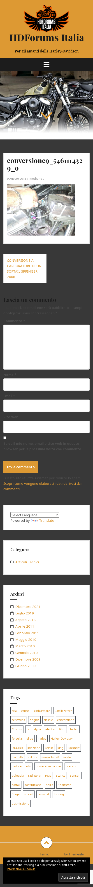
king (60, 748)
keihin (49, 748)
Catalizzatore (63, 711)
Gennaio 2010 (26, 652)
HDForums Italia (46, 37)
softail (16, 785)
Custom (17, 729)
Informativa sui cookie (21, 869)
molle (67, 757)
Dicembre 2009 (27, 659)
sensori (75, 775)
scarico (60, 775)
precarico (72, 766)
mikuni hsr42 (50, 757)
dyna (37, 729)
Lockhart (73, 748)
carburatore (42, 711)
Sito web (11, 417)
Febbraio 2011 (27, 633)
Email (9, 395)
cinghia (34, 720)
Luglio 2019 (24, 613)
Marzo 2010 (25, 646)
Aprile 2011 (24, 626)
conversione (65, 720)
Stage (16, 794)
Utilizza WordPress (22, 854)
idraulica (17, 748)
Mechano (36, 178)
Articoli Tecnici (27, 562)
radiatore (34, 775)
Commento (14, 320)
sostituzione (33, 785)
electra (50, 729)
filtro (62, 729)
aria (14, 711)
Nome (9, 374)
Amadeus (56, 854)
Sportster (64, 785)
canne (25, 711)
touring (59, 794)
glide (29, 738)
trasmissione (20, 803)
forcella (17, 738)
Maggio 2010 (25, 639)
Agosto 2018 (25, 619)
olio (28, 766)
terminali (43, 794)
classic (48, 720)
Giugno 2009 (25, 665)
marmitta (17, 757)
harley (42, 738)
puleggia (18, 775)
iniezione (34, 748)
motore (17, 766)
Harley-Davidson (62, 738)
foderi (74, 729)
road (48, 775)
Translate (46, 520)
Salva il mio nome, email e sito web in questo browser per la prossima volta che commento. (42, 446)
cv (28, 729)
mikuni (32, 757)
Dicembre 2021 (27, 606)
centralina (18, 720)
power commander (48, 766)
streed (28, 794)
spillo (49, 785)
